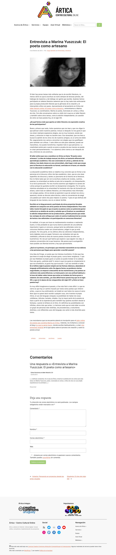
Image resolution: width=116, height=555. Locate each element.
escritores (51, 338)
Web (31, 447)
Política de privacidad (45, 550)
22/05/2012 (34, 374)
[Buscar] (99, 25)
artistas (33, 338)
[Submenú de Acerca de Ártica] (28, 24)
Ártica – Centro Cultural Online (22, 523)
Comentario (35, 408)
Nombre (33, 429)
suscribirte (46, 457)
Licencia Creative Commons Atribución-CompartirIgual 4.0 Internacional (49, 546)
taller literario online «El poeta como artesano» (47, 108)
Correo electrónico (37, 438)
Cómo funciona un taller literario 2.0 (42, 372)
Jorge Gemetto (51, 50)
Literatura (68, 50)
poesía (60, 338)
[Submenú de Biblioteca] (71, 24)
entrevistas (42, 338)
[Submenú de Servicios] (40, 24)
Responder (33, 387)
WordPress (27, 550)
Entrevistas (61, 50)
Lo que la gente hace (43, 325)
